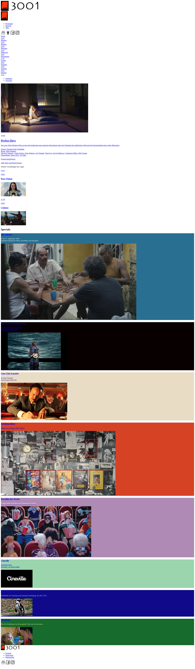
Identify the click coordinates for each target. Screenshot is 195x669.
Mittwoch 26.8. (4, 53)
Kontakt (8, 653)
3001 (7, 28)
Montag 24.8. (3, 45)
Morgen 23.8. (4, 41)
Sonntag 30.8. (4, 70)
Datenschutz (9, 657)
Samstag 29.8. (4, 66)
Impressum (9, 655)
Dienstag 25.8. (4, 49)
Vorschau (8, 81)
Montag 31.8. (3, 74)
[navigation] (3, 667)
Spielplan (8, 79)
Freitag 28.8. (3, 62)
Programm (9, 24)
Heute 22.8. (3, 37)
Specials (8, 26)
